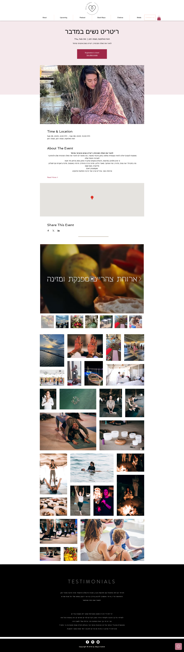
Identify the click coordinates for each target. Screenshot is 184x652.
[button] (159, 18)
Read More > (52, 177)
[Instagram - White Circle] (92, 642)
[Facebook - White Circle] (87, 642)
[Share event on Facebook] (48, 231)
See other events (92, 55)
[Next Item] (140, 279)
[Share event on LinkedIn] (59, 231)
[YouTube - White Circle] (98, 642)
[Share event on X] (53, 231)
